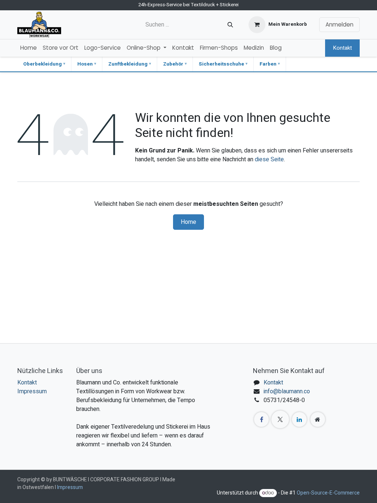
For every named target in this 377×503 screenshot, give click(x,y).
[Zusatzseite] (317, 419)
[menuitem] (28, 48)
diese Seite (269, 159)
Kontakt (342, 48)
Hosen (85, 64)
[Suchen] (230, 24)
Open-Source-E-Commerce (328, 493)
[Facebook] (261, 419)
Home (188, 222)
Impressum (32, 391)
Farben (268, 64)
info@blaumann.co (287, 391)
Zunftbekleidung (128, 64)
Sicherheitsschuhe (221, 64)
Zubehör (173, 64)
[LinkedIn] (299, 419)
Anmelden (339, 24)
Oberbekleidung (42, 64)
